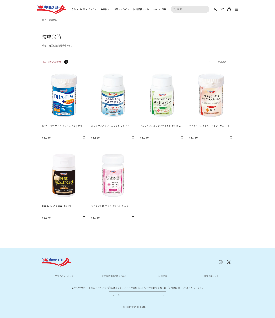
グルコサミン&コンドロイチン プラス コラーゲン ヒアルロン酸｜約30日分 (161, 126)
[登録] (162, 295)
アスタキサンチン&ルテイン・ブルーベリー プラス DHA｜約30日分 (210, 126)
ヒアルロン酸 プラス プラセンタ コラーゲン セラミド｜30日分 (112, 206)
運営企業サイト (211, 276)
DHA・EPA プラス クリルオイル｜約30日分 (63, 126)
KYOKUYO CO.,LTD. (137, 307)
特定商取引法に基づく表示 (114, 276)
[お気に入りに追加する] (84, 137)
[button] (84, 9)
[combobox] (190, 9)
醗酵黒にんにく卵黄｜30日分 (56, 206)
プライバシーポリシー (65, 276)
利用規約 (163, 276)
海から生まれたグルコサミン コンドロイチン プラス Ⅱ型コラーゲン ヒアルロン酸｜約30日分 (112, 126)
